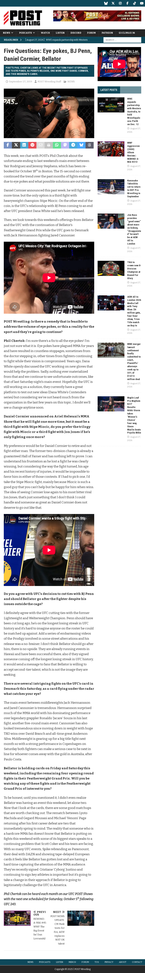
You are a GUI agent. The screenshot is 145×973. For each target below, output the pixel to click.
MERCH (72, 962)
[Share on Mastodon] (65, 145)
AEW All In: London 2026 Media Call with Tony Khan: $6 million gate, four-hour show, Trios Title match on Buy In (134, 311)
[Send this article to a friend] (40, 145)
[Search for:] (122, 40)
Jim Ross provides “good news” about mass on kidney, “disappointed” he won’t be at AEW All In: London (134, 229)
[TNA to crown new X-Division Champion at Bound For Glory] (111, 268)
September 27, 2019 (20, 81)
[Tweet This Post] (16, 145)
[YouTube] (141, 3)
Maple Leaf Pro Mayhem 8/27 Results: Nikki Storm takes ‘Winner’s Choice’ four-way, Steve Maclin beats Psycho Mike (134, 415)
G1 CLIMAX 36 (127, 33)
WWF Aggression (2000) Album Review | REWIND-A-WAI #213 (133, 152)
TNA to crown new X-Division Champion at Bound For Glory (134, 270)
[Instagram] (120, 3)
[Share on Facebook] (8, 145)
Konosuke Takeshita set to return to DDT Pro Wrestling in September (133, 188)
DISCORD (75, 33)
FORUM (91, 33)
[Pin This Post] (32, 145)
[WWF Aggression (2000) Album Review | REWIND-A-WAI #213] (111, 148)
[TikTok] (134, 3)
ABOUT (122, 962)
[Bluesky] (106, 3)
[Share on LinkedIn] (24, 145)
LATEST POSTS (108, 89)
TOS (97, 962)
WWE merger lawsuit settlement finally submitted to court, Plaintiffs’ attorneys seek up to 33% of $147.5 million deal (134, 362)
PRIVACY (109, 962)
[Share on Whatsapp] (57, 145)
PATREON (107, 33)
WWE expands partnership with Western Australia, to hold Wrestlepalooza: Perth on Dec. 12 (134, 111)
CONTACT (137, 962)
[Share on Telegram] (73, 145)
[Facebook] (127, 3)
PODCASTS (25, 33)
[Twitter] (113, 3)
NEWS (6, 33)
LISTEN (60, 33)
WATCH (45, 33)
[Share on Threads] (90, 145)
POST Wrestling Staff (49, 81)
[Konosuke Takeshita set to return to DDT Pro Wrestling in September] (111, 186)
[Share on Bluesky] (81, 145)
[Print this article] (49, 145)
